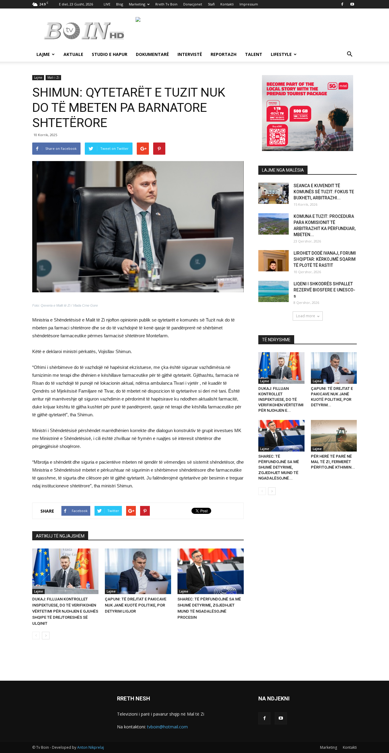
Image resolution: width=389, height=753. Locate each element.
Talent (253, 54)
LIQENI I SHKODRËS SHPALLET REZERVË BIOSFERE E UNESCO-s (324, 289)
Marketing (137, 4)
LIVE (107, 4)
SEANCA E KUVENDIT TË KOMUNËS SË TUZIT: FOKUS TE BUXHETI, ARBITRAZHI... (324, 191)
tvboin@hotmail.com (167, 727)
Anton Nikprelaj (90, 747)
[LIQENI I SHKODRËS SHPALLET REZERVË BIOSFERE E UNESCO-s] (273, 291)
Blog (119, 4)
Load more (305, 315)
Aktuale (73, 54)
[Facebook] (342, 4)
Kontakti (227, 4)
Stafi (211, 4)
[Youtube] (352, 4)
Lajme (43, 54)
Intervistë (189, 54)
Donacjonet (192, 4)
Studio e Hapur (109, 54)
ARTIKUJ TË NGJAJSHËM (60, 536)
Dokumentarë (152, 54)
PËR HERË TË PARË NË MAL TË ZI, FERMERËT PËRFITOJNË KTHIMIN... (333, 461)
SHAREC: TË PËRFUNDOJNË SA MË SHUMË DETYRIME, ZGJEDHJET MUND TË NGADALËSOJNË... (278, 467)
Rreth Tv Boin (166, 4)
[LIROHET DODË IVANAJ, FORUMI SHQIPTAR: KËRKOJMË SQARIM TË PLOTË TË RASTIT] (273, 260)
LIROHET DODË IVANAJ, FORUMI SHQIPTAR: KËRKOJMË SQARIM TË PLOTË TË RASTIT (325, 259)
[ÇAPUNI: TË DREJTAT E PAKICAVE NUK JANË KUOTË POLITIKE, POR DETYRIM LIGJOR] (138, 571)
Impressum (248, 4)
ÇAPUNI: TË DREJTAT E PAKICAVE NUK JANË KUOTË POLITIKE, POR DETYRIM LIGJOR (135, 605)
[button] (349, 55)
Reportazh (223, 54)
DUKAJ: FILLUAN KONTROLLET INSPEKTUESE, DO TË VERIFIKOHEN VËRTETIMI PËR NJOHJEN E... (281, 399)
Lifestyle (281, 54)
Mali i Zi (53, 77)
